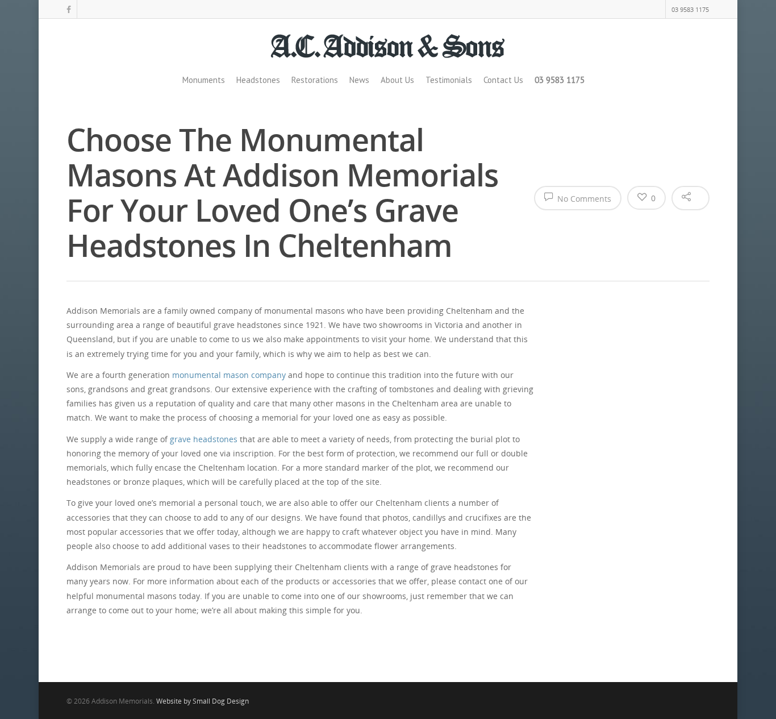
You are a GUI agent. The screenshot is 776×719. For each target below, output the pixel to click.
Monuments (203, 79)
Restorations (314, 79)
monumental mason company (229, 374)
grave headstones (203, 439)
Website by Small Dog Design (202, 701)
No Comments (583, 198)
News (359, 79)
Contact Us (503, 79)
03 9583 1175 (690, 9)
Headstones (258, 79)
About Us (397, 79)
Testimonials (448, 79)
